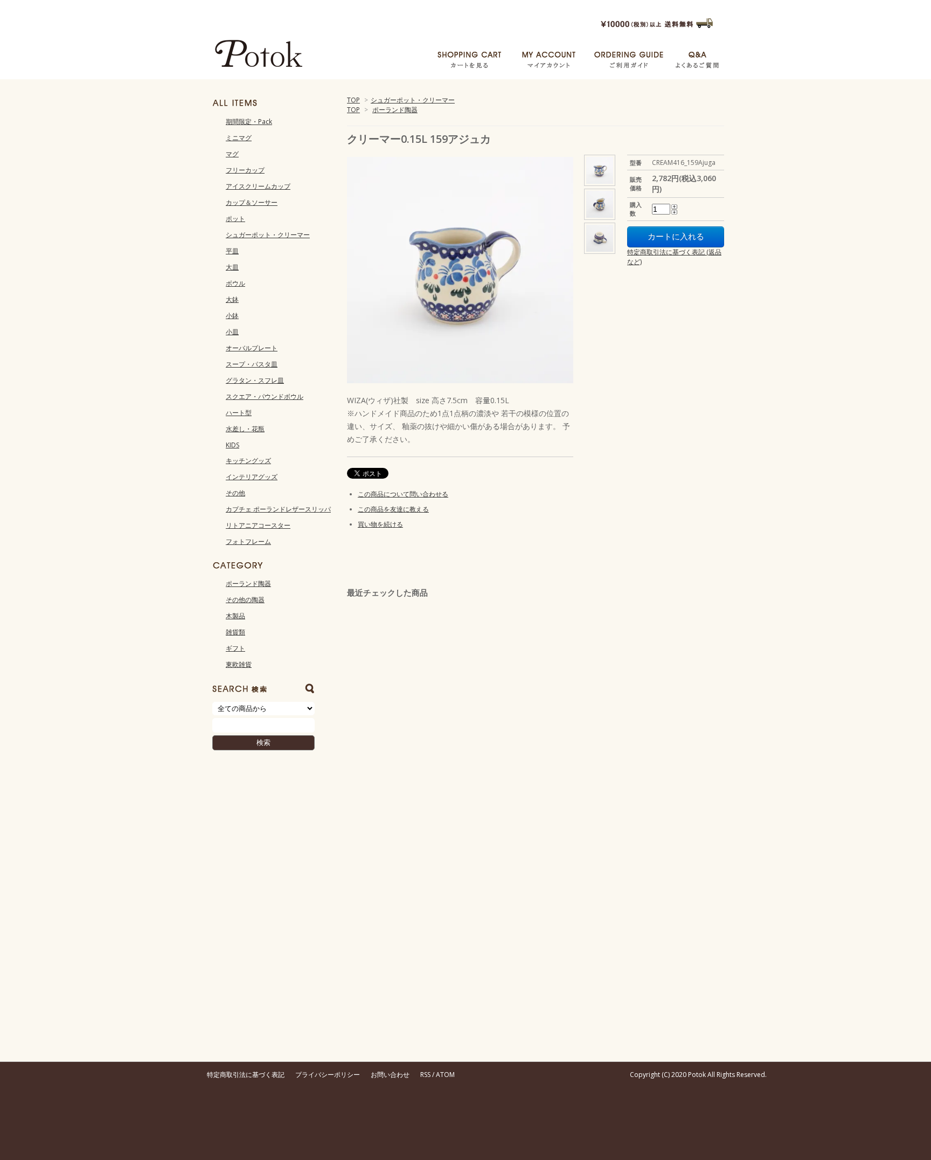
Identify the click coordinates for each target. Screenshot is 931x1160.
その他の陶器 (245, 599)
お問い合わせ (390, 1074)
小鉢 (232, 315)
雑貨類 (235, 632)
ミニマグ (239, 137)
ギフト (235, 648)
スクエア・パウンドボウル (264, 396)
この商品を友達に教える (393, 509)
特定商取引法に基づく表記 (245, 1074)
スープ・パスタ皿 (251, 364)
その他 (235, 493)
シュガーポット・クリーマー (413, 100)
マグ (232, 153)
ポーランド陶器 (395, 109)
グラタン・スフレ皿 (255, 380)
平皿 (232, 251)
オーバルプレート (251, 348)
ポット (235, 218)
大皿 (232, 267)
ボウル (235, 283)
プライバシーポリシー (327, 1074)
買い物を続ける (380, 524)
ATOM (445, 1074)
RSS (425, 1074)
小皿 (232, 331)
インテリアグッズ (251, 476)
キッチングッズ (248, 460)
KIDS (232, 445)
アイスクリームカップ (258, 186)
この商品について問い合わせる (403, 494)
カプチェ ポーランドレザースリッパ (278, 509)
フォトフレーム (248, 541)
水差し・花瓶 (245, 428)
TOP (353, 100)
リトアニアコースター (258, 525)
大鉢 (232, 299)
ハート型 (239, 412)
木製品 (235, 615)
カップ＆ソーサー (251, 202)
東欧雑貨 (239, 664)
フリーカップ (245, 170)
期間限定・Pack (249, 121)
